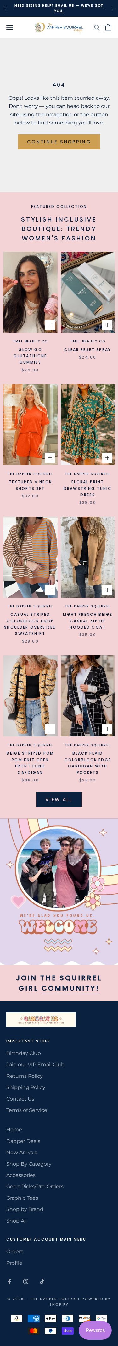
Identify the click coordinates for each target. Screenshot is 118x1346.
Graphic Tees (22, 1198)
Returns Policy (24, 1076)
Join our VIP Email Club (35, 1064)
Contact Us (20, 1099)
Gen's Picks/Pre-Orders (35, 1186)
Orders (14, 1251)
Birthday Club (23, 1053)
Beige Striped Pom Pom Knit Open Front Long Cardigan (30, 763)
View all (59, 799)
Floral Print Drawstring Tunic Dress (88, 488)
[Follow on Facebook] (9, 1281)
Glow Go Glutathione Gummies (30, 356)
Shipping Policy (25, 1087)
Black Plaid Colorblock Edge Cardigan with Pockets (88, 763)
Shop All (16, 1221)
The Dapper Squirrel (30, 473)
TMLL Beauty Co (30, 341)
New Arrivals (21, 1152)
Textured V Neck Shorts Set (30, 485)
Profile (14, 1263)
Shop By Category (29, 1164)
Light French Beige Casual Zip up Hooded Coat (87, 621)
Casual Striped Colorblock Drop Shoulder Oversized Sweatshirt (30, 624)
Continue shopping (59, 141)
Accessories (21, 1175)
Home (14, 1130)
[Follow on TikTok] (42, 1281)
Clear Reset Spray (87, 349)
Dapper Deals (23, 1141)
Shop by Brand (24, 1209)
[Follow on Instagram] (26, 1281)
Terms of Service (26, 1110)
